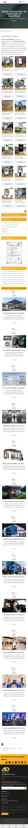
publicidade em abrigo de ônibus (15, 283)
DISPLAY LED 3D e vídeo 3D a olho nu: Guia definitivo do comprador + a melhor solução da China (14, 577)
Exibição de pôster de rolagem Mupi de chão (6, 179)
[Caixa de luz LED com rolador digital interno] (20, 171)
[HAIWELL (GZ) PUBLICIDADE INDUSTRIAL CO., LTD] (5, 770)
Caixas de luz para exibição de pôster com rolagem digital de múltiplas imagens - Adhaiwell (7, 157)
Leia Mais (14, 322)
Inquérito (8, 74)
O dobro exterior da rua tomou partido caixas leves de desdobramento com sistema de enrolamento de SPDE (20, 135)
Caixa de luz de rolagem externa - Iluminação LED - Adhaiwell (20, 113)
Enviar (5, 813)
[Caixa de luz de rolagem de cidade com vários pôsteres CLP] (7, 83)
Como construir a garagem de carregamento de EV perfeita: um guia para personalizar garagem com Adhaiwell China (14, 388)
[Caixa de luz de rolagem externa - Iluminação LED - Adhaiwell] (20, 105)
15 (12, 744)
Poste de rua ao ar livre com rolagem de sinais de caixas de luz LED (7, 69)
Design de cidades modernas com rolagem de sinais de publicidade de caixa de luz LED (20, 201)
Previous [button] (4, 252)
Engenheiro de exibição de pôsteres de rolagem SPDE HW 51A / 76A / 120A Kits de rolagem (20, 91)
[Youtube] (19, 762)
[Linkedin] (13, 762)
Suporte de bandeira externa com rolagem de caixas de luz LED (19, 157)
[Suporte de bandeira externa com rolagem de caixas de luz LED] (20, 149)
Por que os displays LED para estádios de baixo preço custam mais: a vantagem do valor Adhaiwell (14, 501)
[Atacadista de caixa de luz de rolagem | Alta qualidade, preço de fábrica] (7, 127)
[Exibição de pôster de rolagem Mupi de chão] (7, 171)
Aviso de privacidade (11, 822)
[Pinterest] (25, 762)
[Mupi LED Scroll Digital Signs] (20, 61)
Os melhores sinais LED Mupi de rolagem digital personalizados (6, 201)
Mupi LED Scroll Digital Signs (19, 69)
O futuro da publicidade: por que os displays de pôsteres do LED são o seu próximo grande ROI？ (14, 652)
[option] (14, 252)
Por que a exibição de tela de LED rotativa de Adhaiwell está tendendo (14, 728)
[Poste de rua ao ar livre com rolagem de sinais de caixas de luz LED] (7, 61)
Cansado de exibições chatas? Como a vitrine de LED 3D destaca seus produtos (14, 690)
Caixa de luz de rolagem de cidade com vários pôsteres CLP (7, 91)
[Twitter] (16, 762)
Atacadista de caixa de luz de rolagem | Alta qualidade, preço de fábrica (7, 135)
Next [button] (24, 252)
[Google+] (9, 762)
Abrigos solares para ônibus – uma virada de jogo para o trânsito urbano (14, 463)
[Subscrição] (25, 788)
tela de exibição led (12, 277)
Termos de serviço (19, 822)
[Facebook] (6, 762)
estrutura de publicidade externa (9, 271)
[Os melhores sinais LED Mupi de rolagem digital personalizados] (7, 193)
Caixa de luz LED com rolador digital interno (19, 179)
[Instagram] (22, 762)
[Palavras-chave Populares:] (25, 211)
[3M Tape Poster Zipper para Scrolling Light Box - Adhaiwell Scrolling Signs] (7, 105)
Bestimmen (5, 750)
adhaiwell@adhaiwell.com (11, 227)
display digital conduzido (19, 279)
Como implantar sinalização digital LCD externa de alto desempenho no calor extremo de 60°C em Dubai (14, 350)
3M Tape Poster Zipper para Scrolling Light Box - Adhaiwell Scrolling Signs (7, 113)
